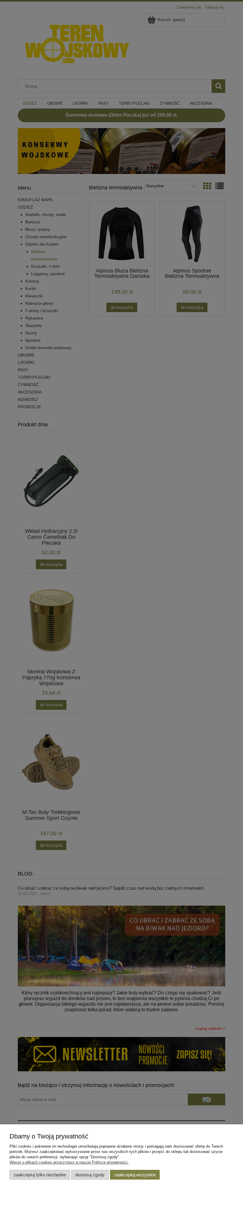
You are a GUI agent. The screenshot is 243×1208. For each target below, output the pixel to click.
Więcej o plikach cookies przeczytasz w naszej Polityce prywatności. (69, 1162)
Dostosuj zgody (90, 1174)
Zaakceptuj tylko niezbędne (40, 1174)
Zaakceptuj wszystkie (135, 1174)
